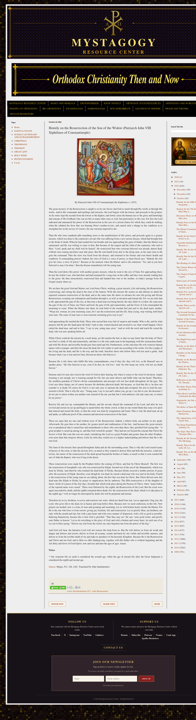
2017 (176, 517)
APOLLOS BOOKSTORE (22, 114)
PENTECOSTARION (23, 158)
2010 (176, 547)
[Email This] (68, 587)
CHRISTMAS (20, 140)
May (179, 477)
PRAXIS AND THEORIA (176, 108)
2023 (176, 181)
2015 (176, 525)
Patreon (148, 635)
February (181, 490)
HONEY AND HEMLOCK (63, 103)
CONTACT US (113, 647)
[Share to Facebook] (76, 587)
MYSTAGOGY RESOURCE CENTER (27, 103)
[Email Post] (52, 583)
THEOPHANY (20, 144)
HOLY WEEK (20, 155)
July (179, 468)
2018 (176, 512)
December (182, 189)
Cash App (170, 635)
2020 (176, 504)
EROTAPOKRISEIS (89, 103)
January (181, 494)
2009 (176, 551)
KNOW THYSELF (112, 103)
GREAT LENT (20, 151)
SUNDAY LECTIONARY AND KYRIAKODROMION (27, 135)
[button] (7, 707)
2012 (176, 538)
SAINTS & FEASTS (23, 130)
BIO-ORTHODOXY (51, 108)
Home (157, 604)
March (180, 485)
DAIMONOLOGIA (96, 108)
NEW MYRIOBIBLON (120, 108)
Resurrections (102, 591)
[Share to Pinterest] (79, 587)
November (182, 193)
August (180, 464)
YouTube (87, 635)
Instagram (74, 635)
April (179, 481)
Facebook (55, 635)
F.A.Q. (17, 162)
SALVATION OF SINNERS (147, 108)
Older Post (109, 604)
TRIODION (19, 148)
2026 (176, 177)
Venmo (159, 635)
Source (52, 566)
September (182, 459)
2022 (176, 185)
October (181, 198)
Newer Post (57, 604)
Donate (124, 635)
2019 (176, 508)
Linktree (100, 635)
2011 (176, 543)
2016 (176, 521)
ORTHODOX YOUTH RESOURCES (143, 103)
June (179, 472)
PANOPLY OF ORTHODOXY (24, 108)
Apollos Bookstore (150, 638)
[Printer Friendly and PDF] (58, 588)
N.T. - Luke (91, 591)
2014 (176, 530)
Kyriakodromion (80, 591)
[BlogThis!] (71, 587)
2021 (176, 499)
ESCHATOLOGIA (74, 108)
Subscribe (136, 635)
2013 (176, 534)
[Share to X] (73, 587)
